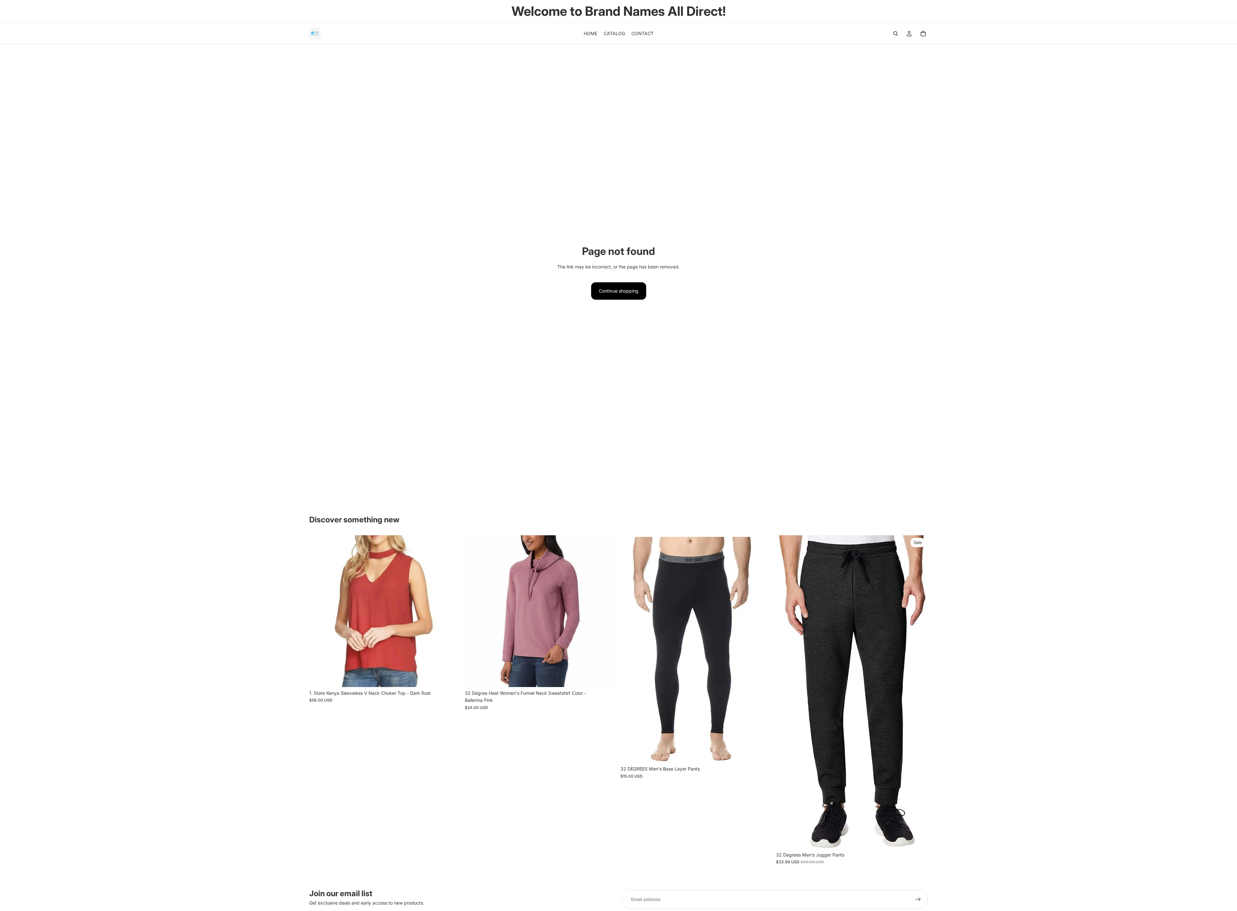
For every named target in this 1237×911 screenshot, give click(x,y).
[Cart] (923, 33)
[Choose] (451, 677)
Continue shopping (618, 291)
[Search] (895, 33)
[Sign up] (918, 899)
